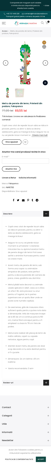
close (5, 5)
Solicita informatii (27, 177)
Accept (41, 459)
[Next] (45, 63)
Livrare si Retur (9, 177)
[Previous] (5, 63)
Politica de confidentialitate (19, 459)
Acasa (4, 31)
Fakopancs (13, 183)
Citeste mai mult (40, 135)
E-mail (5, 156)
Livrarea (16, 116)
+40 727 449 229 (13, 14)
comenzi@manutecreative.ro (35, 14)
